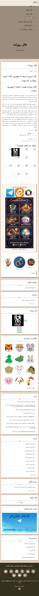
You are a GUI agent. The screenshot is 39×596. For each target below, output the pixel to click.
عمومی (30, 273)
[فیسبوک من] (22, 571)
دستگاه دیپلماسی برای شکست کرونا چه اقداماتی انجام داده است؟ (20, 423)
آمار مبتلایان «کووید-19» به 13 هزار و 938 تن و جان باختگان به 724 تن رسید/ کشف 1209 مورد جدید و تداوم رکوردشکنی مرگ (20, 405)
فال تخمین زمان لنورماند (29, 543)
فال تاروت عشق (31, 467)
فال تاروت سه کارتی (30, 447)
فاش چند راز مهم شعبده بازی (28, 300)
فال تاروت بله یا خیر (30, 471)
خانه (31, 6)
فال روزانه (29, 18)
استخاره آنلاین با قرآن (30, 287)
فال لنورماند (32, 550)
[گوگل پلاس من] (25, 575)
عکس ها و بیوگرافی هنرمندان (28, 557)
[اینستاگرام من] (17, 571)
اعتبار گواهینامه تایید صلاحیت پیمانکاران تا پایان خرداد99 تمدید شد (21, 416)
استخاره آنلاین (28, 25)
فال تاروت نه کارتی (30, 461)
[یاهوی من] (33, 571)
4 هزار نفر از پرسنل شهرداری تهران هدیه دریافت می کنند (22, 419)
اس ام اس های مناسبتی (25, 21)
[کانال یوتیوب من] (19, 575)
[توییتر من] (6, 571)
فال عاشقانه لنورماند (30, 547)
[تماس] (11, 571)
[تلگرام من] (28, 571)
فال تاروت (29, 14)
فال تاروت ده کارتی (30, 464)
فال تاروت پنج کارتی (30, 454)
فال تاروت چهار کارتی (30, 450)
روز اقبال (35, 138)
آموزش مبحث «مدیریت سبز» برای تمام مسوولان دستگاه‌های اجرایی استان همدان (20, 427)
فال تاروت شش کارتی (30, 457)
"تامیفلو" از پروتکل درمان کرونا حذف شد (26, 401)
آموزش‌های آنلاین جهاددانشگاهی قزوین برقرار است (23, 431)
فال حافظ (29, 10)
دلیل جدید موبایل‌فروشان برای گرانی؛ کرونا (25, 409)
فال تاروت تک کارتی (30, 443)
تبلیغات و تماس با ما (26, 29)
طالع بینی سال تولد (31, 388)
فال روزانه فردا (31, 553)
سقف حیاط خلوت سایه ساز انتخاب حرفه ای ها (25, 487)
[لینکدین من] (14, 575)
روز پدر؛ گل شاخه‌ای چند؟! (29, 413)
